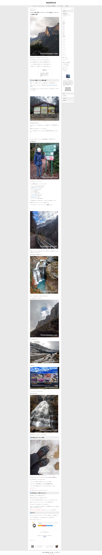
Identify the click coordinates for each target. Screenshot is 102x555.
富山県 (63, 29)
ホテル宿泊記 (64, 95)
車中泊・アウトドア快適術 (66, 62)
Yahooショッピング (49, 525)
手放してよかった (65, 67)
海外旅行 (64, 36)
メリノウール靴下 (34, 195)
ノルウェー (64, 47)
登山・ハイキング (33, 540)
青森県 (63, 24)
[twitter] (66, 88)
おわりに (41, 76)
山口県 (63, 31)
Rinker (40, 524)
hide (46, 69)
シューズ (64, 19)
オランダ (64, 42)
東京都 (63, 26)
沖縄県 (63, 34)
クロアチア (64, 44)
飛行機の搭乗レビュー (65, 13)
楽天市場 (44, 525)
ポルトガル (64, 54)
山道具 (63, 21)
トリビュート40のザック (35, 194)
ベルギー (64, 52)
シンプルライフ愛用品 (65, 65)
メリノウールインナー (34, 188)
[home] (70, 88)
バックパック (64, 16)
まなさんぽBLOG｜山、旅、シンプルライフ (51, 552)
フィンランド (64, 49)
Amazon (40, 525)
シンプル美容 (64, 70)
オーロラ (64, 60)
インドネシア (64, 39)
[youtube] (68, 88)
